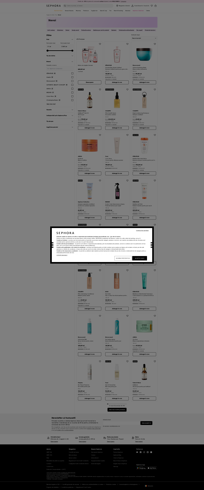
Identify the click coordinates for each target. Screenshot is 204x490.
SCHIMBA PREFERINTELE (123, 258)
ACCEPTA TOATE (139, 258)
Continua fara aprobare (142, 230)
